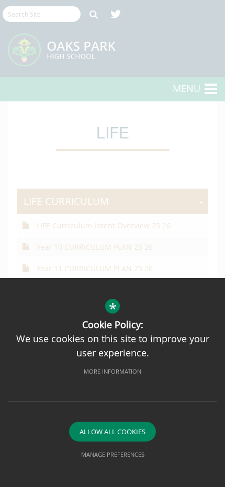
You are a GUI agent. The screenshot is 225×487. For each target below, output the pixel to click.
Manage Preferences (112, 454)
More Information (112, 371)
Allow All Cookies (112, 431)
